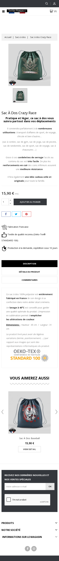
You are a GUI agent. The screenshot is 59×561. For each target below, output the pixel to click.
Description (29, 263)
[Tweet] (16, 214)
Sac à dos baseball (29, 438)
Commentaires (30, 280)
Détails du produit (29, 271)
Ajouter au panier (30, 202)
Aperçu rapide (29, 406)
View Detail (29, 449)
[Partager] (6, 214)
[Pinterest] (26, 214)
